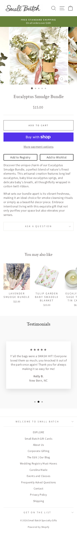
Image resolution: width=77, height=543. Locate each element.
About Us (38, 445)
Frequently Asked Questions (38, 482)
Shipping (38, 501)
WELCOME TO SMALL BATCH (37, 421)
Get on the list (37, 512)
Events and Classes (39, 476)
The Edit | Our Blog (38, 457)
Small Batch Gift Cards (38, 438)
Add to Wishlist (57, 157)
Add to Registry (20, 157)
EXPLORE (38, 432)
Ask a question (38, 226)
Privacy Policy (38, 494)
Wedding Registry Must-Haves (38, 463)
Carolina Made (38, 470)
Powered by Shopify (38, 526)
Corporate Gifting (38, 451)
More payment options (38, 147)
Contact (39, 488)
